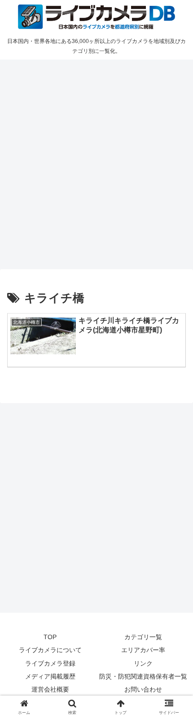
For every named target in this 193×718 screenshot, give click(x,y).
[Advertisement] (96, 163)
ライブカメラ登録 (50, 663)
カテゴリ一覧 (143, 637)
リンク (143, 663)
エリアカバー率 (143, 650)
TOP (50, 637)
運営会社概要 (50, 689)
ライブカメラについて (50, 650)
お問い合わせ (143, 689)
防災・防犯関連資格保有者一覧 (143, 676)
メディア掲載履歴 (50, 676)
